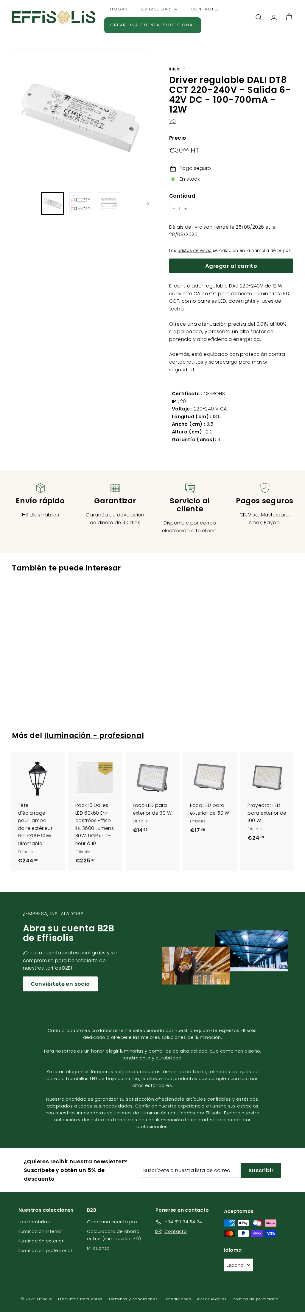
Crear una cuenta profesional (152, 25)
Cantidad (182, 195)
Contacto (205, 9)
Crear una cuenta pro (112, 1222)
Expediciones (177, 1299)
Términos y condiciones (133, 1299)
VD (172, 121)
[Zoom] (80, 118)
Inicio (174, 69)
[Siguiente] (145, 204)
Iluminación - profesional (94, 735)
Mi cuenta (98, 1248)
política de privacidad (255, 1299)
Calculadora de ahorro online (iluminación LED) (114, 1235)
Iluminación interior (40, 1231)
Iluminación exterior (40, 1241)
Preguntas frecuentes (80, 1299)
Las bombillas (34, 1222)
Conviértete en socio (60, 984)
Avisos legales (212, 1299)
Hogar (119, 9)
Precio (177, 137)
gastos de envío (195, 250)
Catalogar (157, 9)
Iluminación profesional (45, 1250)
